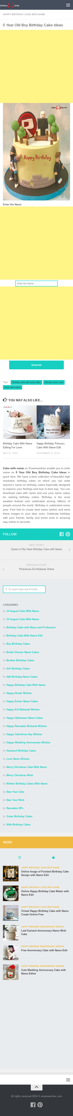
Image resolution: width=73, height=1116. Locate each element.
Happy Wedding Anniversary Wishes (28, 742)
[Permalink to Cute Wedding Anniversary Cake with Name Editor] (10, 972)
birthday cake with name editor (26, 382)
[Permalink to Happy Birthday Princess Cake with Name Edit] (53, 422)
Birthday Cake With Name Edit (24, 635)
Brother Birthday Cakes (20, 660)
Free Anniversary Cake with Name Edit (44, 950)
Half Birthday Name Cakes (22, 676)
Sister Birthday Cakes (19, 816)
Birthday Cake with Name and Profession (31, 627)
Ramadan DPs (14, 808)
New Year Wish (15, 800)
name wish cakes (12, 387)
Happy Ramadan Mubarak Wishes (26, 726)
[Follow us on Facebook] (61, 534)
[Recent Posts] (20, 858)
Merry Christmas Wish (19, 775)
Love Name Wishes (17, 758)
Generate (36, 365)
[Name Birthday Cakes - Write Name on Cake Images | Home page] (13, 5)
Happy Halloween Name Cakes (24, 717)
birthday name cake (54, 382)
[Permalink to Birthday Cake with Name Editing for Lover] (19, 422)
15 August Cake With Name (22, 619)
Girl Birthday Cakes (18, 668)
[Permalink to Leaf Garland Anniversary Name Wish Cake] (10, 932)
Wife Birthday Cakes (18, 824)
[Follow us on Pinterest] (67, 534)
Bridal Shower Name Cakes (22, 652)
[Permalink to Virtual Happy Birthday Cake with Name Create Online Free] (10, 913)
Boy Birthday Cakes (18, 643)
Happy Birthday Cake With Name (24, 14)
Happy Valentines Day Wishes (24, 734)
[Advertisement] (36, 66)
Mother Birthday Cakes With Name (26, 783)
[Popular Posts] (53, 858)
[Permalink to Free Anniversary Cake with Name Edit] (10, 952)
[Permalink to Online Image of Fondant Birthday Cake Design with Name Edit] (10, 873)
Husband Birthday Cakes (21, 750)
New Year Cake (15, 791)
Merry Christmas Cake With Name (26, 767)
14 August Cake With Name (22, 611)
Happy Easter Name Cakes (22, 701)
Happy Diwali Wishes (19, 693)
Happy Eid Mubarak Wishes (23, 709)
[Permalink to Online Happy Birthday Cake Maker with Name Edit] (10, 893)
